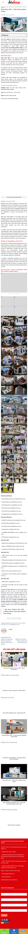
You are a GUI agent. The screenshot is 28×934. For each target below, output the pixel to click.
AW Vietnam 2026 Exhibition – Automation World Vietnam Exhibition (14, 758)
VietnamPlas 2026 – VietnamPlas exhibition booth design (14, 781)
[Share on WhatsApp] (8, 618)
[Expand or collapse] (25, 35)
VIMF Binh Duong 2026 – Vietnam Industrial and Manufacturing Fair (21, 641)
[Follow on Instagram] (4, 920)
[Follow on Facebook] (2, 920)
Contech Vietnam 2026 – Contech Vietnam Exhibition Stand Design (14, 736)
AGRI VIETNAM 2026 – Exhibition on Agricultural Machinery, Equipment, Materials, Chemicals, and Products (7, 641)
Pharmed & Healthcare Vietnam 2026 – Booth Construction (14, 668)
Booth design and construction (8, 6)
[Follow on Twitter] (7, 920)
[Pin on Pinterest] (17, 618)
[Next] (26, 283)
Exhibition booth (18, 6)
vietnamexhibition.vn (6, 876)
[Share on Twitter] (13, 618)
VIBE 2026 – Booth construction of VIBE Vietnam (14, 690)
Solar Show (3, 39)
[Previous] (1, 283)
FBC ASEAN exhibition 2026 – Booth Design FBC (14, 713)
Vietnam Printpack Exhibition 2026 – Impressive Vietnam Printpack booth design (14, 803)
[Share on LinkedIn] (20, 618)
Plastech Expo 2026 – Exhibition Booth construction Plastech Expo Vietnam (14, 611)
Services (2, 7)
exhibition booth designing (20, 253)
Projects (24, 6)
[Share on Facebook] (10, 618)
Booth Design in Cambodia (14, 825)
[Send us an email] (9, 920)
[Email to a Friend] (15, 618)
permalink (17, 624)
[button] (3, 2)
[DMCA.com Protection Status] (5, 922)
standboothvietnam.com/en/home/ (9, 879)
